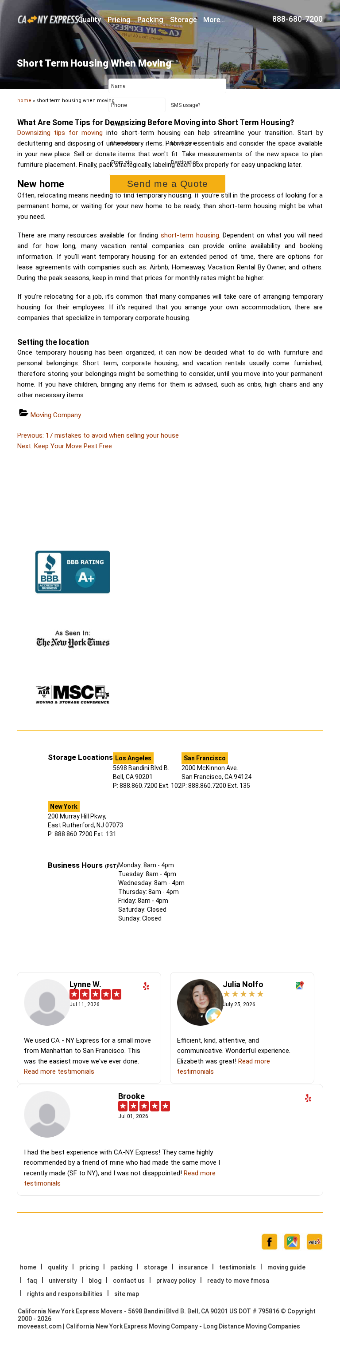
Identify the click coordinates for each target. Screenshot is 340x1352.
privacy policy (176, 1280)
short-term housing (190, 235)
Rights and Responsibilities (65, 1293)
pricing (119, 20)
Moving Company (56, 415)
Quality (89, 20)
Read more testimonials (59, 1071)
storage (183, 20)
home (24, 100)
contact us (129, 1280)
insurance (193, 1267)
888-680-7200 (297, 19)
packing (150, 20)
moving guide (286, 1267)
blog (95, 1280)
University (63, 1280)
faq (32, 1280)
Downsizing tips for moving (60, 133)
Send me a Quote (167, 183)
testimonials (237, 1267)
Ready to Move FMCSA (238, 1280)
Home (28, 1267)
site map (126, 1293)
